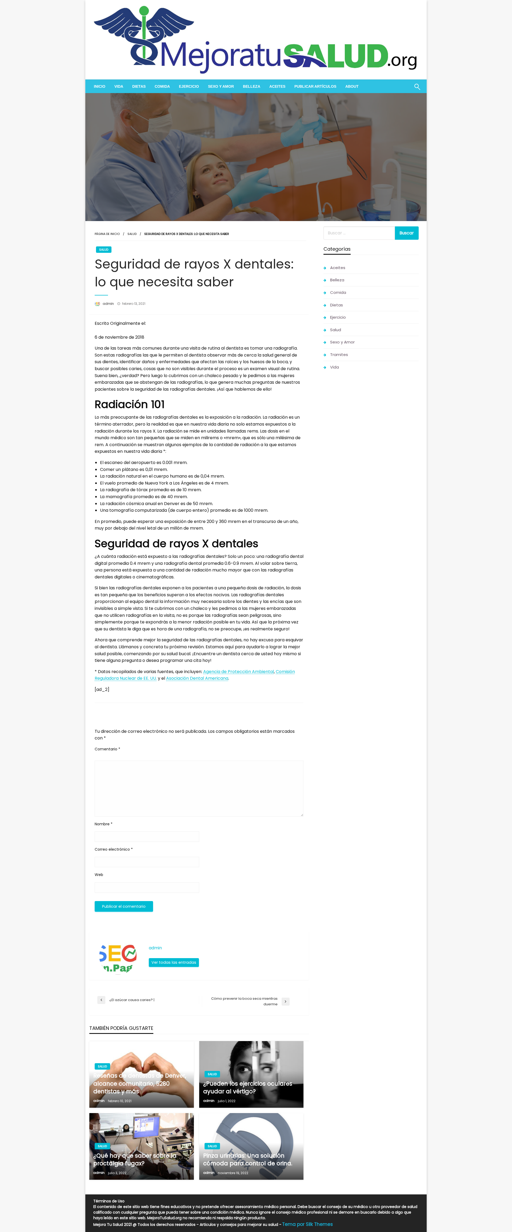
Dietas (139, 86)
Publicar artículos (315, 86)
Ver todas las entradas (173, 962)
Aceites (277, 86)
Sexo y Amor (221, 86)
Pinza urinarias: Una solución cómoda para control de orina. (247, 1159)
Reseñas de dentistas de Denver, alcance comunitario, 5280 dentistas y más (139, 1083)
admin (109, 303)
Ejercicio (189, 86)
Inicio (99, 86)
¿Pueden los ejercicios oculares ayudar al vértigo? (247, 1087)
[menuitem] (99, 86)
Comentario (107, 749)
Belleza (251, 86)
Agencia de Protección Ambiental (238, 672)
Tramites (339, 354)
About (352, 86)
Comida (162, 86)
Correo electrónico (114, 849)
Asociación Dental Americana (197, 678)
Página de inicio (107, 234)
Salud (132, 234)
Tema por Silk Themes (307, 1224)
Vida (118, 86)
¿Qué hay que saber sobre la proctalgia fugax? (135, 1159)
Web (99, 874)
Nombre (104, 824)
